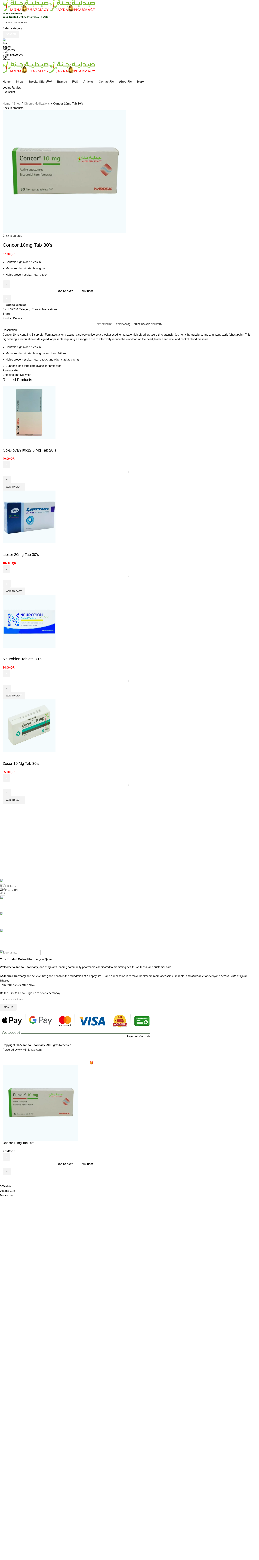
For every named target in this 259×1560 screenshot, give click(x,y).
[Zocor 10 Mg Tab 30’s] (29, 725)
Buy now (87, 291)
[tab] (104, 324)
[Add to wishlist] (7, 443)
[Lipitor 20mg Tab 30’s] (29, 516)
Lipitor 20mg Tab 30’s (21, 554)
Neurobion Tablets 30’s (22, 659)
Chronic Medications (37, 103)
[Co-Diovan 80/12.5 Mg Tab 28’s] (29, 412)
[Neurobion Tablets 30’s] (29, 621)
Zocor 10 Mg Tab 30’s (21, 763)
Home (6, 103)
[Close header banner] (4, 1056)
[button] (14, 487)
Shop (17, 103)
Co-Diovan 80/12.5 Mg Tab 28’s (29, 450)
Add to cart (65, 291)
